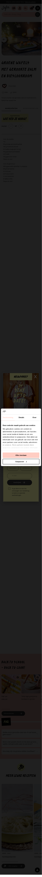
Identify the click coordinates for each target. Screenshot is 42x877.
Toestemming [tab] (8, 417)
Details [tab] (21, 417)
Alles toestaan (20, 455)
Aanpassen (19, 462)
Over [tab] (34, 417)
